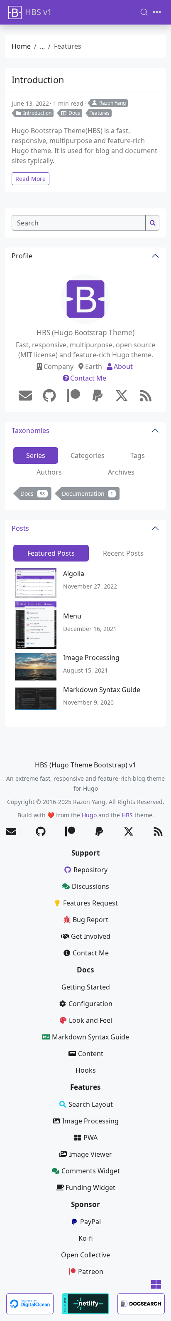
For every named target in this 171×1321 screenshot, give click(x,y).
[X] (121, 396)
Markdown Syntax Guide (101, 689)
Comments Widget (90, 1170)
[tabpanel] (85, 495)
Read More (30, 179)
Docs (74, 112)
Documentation (87, 493)
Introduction (38, 80)
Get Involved (90, 936)
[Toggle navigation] (157, 12)
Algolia (73, 573)
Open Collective (85, 1254)
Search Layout (90, 1104)
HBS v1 (38, 11)
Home (21, 46)
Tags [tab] (137, 455)
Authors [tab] (49, 472)
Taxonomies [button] (30, 430)
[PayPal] (97, 396)
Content (90, 1053)
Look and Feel (90, 1020)
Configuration (90, 1003)
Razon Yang (112, 102)
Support (85, 853)
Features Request (90, 903)
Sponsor (85, 1204)
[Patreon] (73, 396)
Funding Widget (90, 1187)
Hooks (86, 1070)
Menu (72, 616)
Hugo (89, 815)
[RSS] (145, 396)
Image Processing (91, 657)
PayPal (90, 1221)
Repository (90, 869)
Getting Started (85, 987)
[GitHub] (49, 396)
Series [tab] (35, 455)
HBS (127, 815)
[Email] (25, 396)
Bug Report (90, 919)
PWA (90, 1137)
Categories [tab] (88, 455)
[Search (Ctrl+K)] (144, 12)
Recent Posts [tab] (123, 553)
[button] (156, 1285)
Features (99, 112)
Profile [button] (22, 255)
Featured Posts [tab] (51, 553)
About (123, 366)
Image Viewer (90, 1154)
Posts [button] (20, 528)
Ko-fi (85, 1238)
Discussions (90, 886)
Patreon (90, 1271)
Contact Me (88, 378)
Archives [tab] (121, 472)
